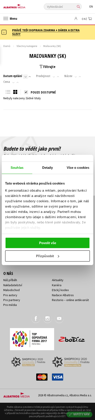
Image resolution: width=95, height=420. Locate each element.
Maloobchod (11, 290)
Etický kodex (60, 290)
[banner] (23, 5)
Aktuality (57, 280)
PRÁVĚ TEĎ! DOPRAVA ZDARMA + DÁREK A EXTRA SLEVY (46, 32)
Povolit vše (47, 243)
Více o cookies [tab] (78, 167)
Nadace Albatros (63, 295)
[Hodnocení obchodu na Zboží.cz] (71, 337)
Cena (6, 81)
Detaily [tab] (47, 167)
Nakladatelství (12, 285)
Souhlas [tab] (17, 167)
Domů (6, 46)
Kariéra (56, 285)
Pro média (10, 305)
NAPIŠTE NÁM (81, 414)
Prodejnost (43, 76)
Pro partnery (11, 300)
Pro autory (10, 295)
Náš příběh (10, 280)
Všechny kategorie (27, 46)
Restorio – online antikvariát (70, 300)
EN (91, 6)
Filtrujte (48, 66)
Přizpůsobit (45, 256)
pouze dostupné (43, 92)
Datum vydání (12, 76)
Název (68, 76)
